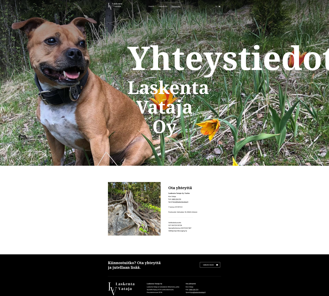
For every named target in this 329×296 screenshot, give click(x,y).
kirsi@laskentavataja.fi (180, 202)
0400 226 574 (176, 199)
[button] (210, 265)
